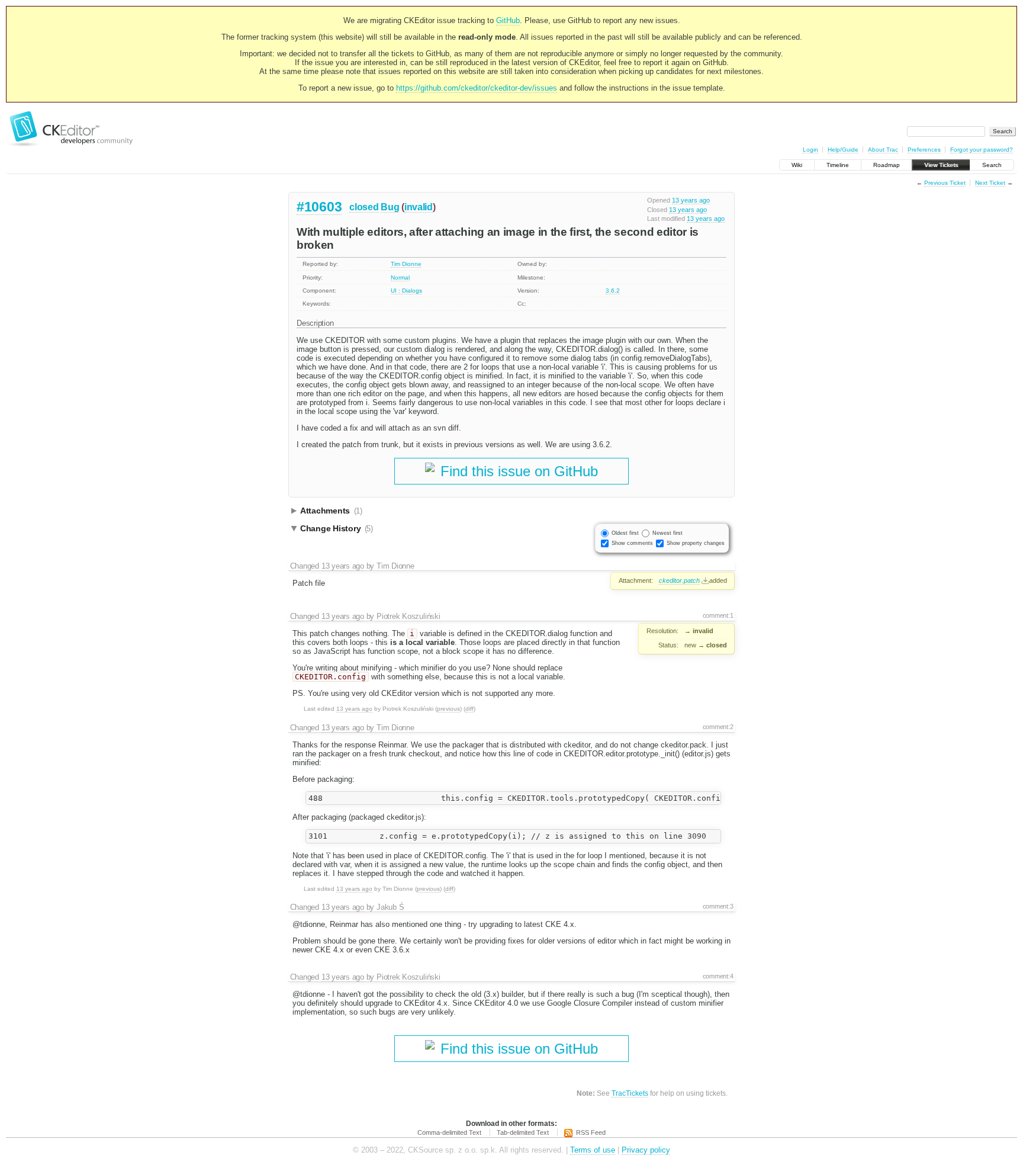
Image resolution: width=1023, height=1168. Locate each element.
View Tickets (941, 165)
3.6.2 (613, 290)
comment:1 (718, 615)
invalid (418, 207)
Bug (390, 207)
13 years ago (691, 200)
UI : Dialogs (406, 290)
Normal (400, 277)
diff (469, 708)
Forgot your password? (981, 149)
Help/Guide (843, 149)
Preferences (924, 149)
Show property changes (696, 543)
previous (448, 708)
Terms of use (592, 1149)
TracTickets (630, 1093)
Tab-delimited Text (523, 1132)
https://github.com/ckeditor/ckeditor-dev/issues (476, 88)
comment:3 (718, 906)
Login (810, 149)
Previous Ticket (945, 182)
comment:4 (718, 976)
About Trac (883, 149)
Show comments (632, 543)
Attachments (331, 510)
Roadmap (886, 165)
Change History (336, 528)
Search (992, 165)
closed (363, 207)
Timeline (837, 165)
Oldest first (625, 533)
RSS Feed (591, 1132)
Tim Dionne (406, 264)
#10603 (319, 206)
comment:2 (718, 726)
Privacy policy (646, 1149)
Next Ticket (990, 182)
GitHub (508, 20)
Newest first (667, 533)
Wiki (797, 165)
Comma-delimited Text (449, 1132)
